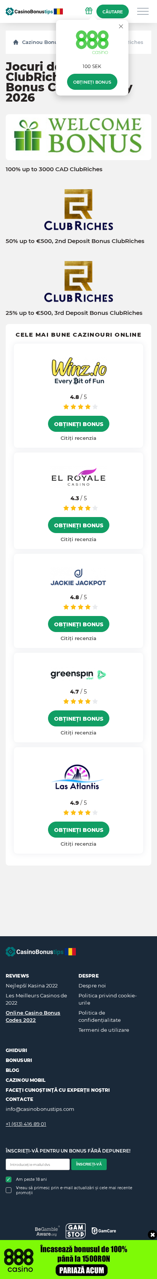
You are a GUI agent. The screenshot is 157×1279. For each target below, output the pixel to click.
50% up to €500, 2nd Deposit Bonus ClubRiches (75, 241)
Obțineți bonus (92, 82)
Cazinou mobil (26, 1080)
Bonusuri (19, 1060)
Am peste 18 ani (31, 1179)
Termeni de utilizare (104, 1030)
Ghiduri (16, 1050)
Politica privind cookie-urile (107, 999)
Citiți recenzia (78, 438)
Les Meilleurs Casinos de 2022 (36, 999)
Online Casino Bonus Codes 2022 (33, 1016)
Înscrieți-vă (89, 1164)
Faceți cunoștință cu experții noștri (58, 1090)
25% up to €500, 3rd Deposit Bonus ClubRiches (74, 313)
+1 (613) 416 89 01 (26, 1124)
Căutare (113, 12)
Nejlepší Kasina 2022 (32, 985)
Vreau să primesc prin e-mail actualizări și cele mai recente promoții (74, 1190)
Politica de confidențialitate (99, 1016)
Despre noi (92, 985)
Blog (12, 1070)
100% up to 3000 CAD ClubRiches (54, 169)
